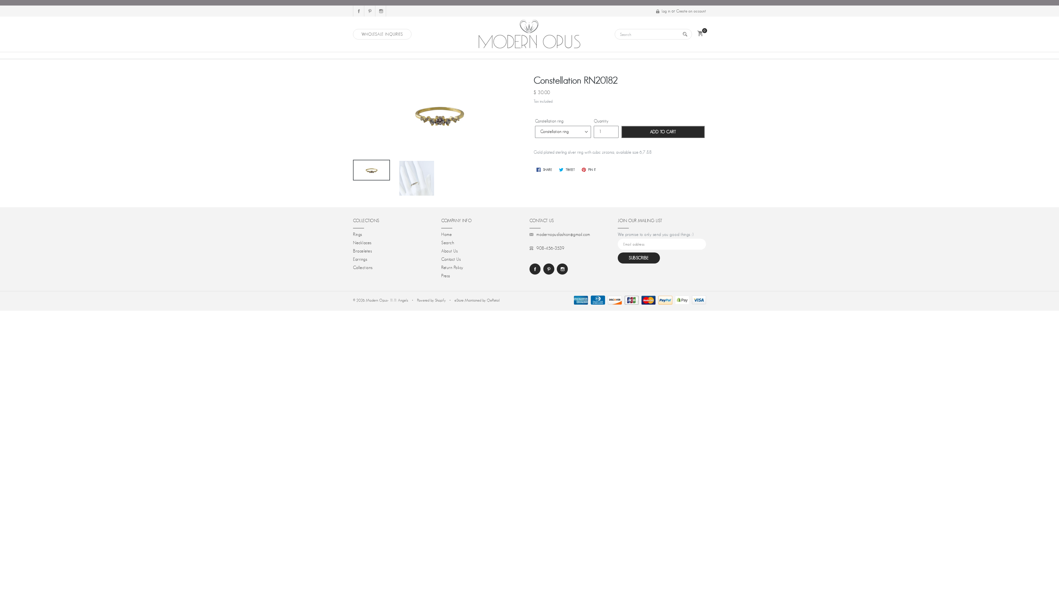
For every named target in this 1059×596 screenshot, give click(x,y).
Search (447, 242)
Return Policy (452, 267)
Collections (363, 267)
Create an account (691, 11)
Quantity (601, 121)
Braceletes (362, 251)
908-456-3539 (550, 248)
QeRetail (493, 300)
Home (446, 234)
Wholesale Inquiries (382, 34)
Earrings (360, 259)
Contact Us (451, 259)
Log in (666, 11)
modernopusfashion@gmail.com (563, 234)
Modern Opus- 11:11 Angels (387, 300)
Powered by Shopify (431, 300)
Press (445, 275)
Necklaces (362, 242)
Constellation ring (549, 121)
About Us (449, 251)
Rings (357, 234)
